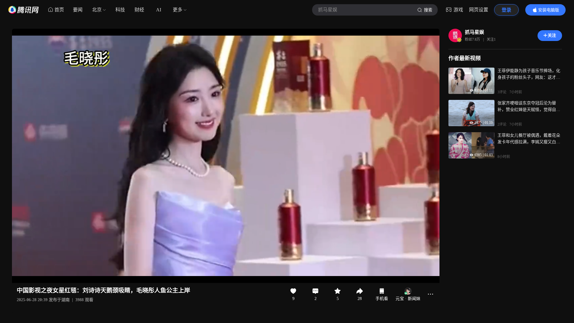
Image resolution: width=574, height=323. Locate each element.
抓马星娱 (474, 32)
